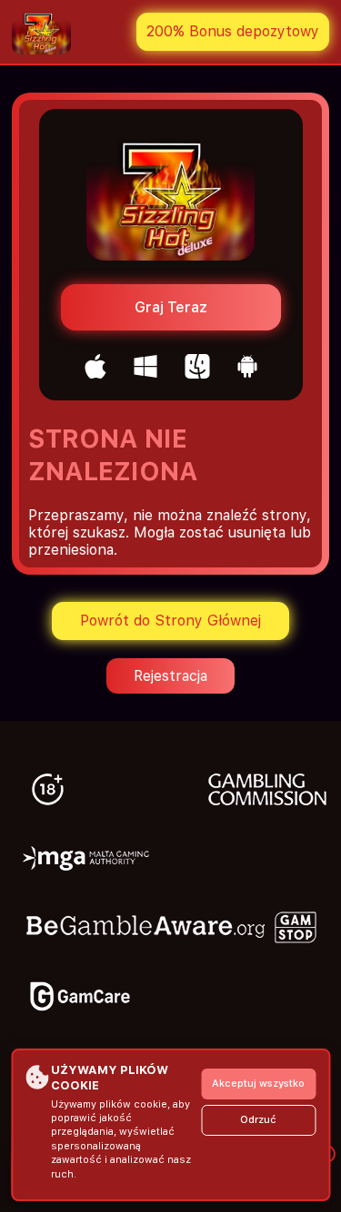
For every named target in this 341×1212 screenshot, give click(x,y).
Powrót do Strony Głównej (170, 620)
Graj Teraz (171, 307)
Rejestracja (170, 676)
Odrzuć (258, 1120)
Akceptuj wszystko (258, 1083)
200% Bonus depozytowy (232, 31)
